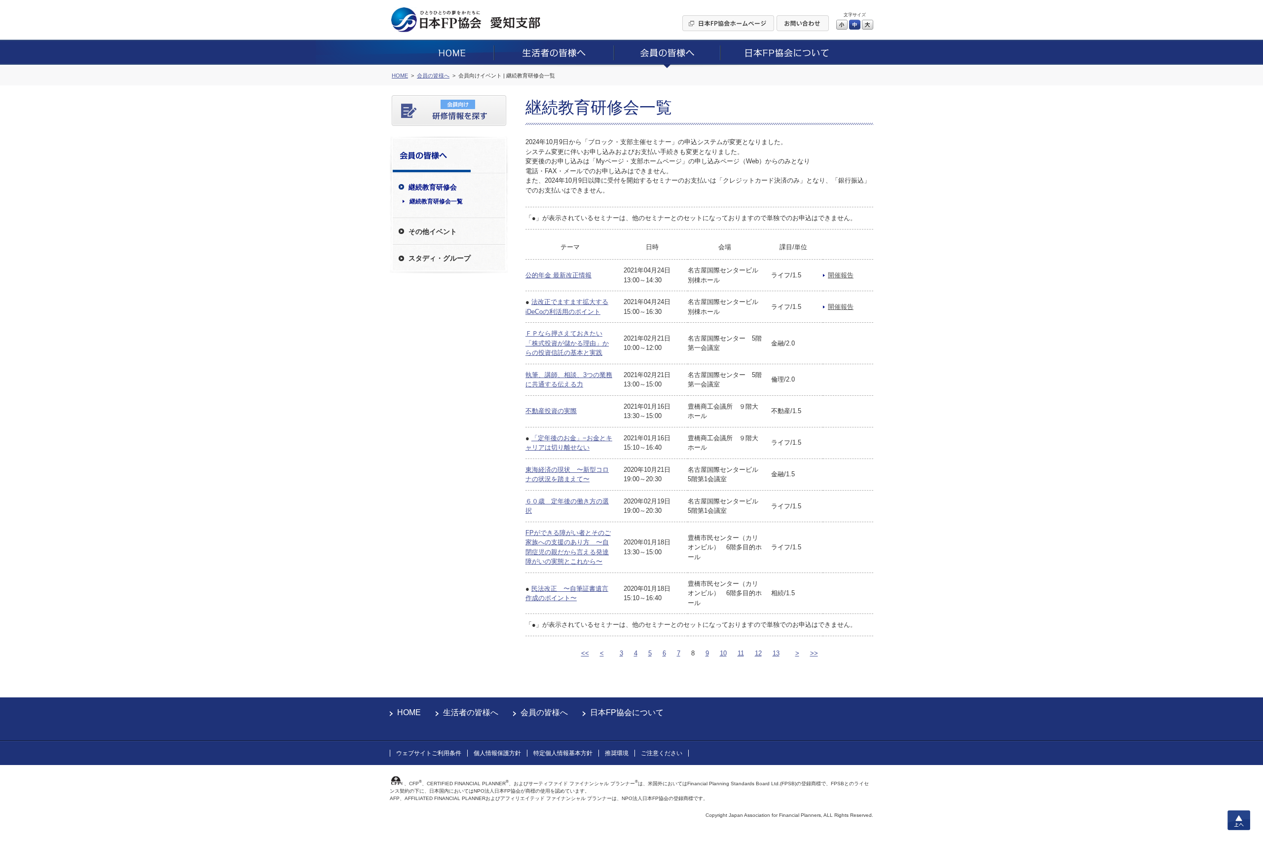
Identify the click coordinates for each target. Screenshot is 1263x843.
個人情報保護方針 (497, 753)
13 (776, 653)
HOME (409, 712)
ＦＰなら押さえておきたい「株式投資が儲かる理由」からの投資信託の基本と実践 (567, 343)
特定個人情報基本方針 (563, 753)
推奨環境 (617, 753)
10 (723, 653)
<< (585, 653)
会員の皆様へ (544, 712)
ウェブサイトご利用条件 (428, 753)
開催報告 (841, 275)
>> (814, 653)
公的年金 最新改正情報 (558, 275)
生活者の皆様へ (470, 712)
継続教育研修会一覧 (436, 201)
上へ (1239, 820)
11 (741, 653)
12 (758, 653)
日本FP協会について (627, 712)
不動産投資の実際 (551, 411)
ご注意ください (661, 753)
